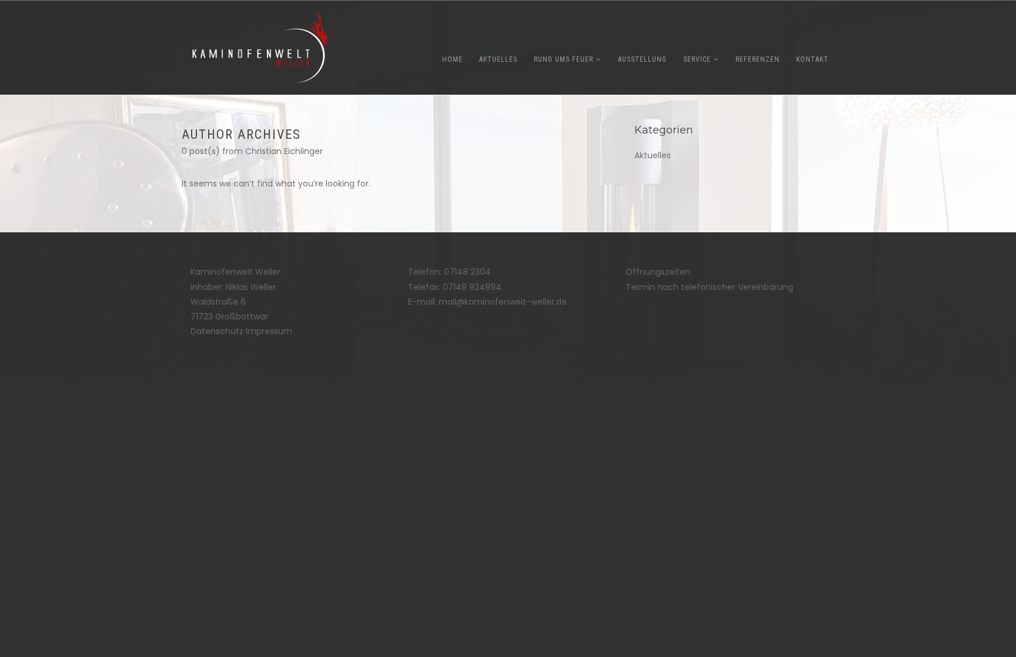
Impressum (269, 331)
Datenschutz (216, 331)
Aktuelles (652, 155)
